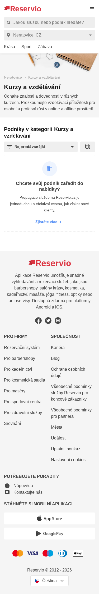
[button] (41, 147)
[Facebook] (38, 320)
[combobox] (50, 35)
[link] (7, 47)
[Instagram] (58, 320)
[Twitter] (48, 320)
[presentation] (92, 8)
